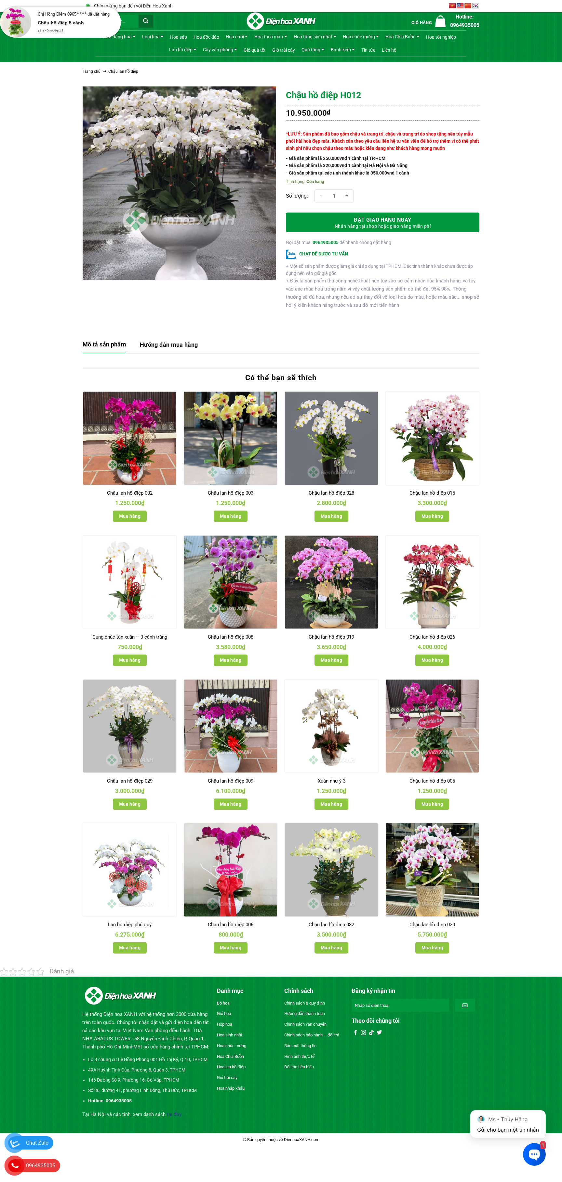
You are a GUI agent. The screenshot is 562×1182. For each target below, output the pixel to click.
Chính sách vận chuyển (305, 1024)
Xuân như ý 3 (331, 781)
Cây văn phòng (218, 49)
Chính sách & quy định (304, 1003)
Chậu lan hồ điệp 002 (130, 493)
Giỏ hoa (224, 1013)
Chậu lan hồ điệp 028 (331, 493)
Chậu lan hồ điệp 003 (230, 493)
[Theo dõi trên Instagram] (363, 1033)
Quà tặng (310, 49)
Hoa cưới (235, 36)
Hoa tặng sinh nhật (313, 36)
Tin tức (368, 50)
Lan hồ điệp (181, 49)
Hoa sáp (178, 37)
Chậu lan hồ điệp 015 (432, 493)
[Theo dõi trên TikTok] (371, 1033)
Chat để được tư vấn (323, 253)
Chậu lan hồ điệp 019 (331, 637)
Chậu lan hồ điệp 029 (130, 781)
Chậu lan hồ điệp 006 (230, 925)
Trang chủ (91, 71)
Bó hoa (223, 1003)
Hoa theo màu (268, 36)
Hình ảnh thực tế (299, 1056)
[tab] (104, 345)
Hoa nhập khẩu (231, 1088)
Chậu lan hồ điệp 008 (230, 637)
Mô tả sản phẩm (104, 344)
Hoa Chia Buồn (400, 36)
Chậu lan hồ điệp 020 (432, 925)
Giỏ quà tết (255, 50)
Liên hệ (389, 50)
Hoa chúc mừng (359, 36)
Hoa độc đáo (206, 37)
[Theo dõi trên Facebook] (355, 1033)
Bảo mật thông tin (300, 1045)
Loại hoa (151, 36)
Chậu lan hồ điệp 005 (432, 781)
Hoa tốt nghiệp (441, 37)
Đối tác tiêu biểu (299, 1066)
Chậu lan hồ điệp (123, 71)
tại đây (174, 1114)
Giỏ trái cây (283, 50)
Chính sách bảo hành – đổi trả (311, 1035)
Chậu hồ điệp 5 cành (61, 22)
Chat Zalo (37, 1143)
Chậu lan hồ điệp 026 (432, 637)
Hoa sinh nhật (229, 1035)
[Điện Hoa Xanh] (281, 21)
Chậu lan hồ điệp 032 (331, 925)
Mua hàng (129, 516)
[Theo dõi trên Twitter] (379, 1033)
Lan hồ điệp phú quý (130, 925)
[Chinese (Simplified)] (468, 6)
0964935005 (326, 242)
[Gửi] (146, 21)
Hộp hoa (224, 1024)
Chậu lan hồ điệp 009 (230, 781)
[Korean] (475, 6)
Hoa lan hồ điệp (231, 1066)
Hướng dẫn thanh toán (304, 1013)
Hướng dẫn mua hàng (169, 344)
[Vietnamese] (452, 6)
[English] (460, 6)
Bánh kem (341, 49)
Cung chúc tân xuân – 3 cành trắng (129, 637)
